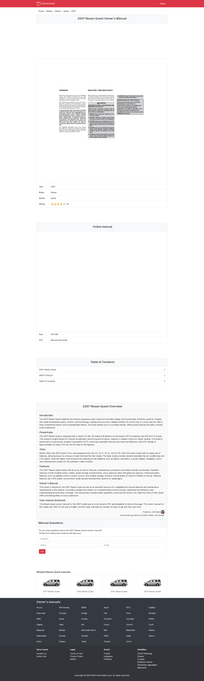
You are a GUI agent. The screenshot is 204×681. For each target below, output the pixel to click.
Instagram (108, 656)
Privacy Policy (76, 656)
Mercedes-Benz (88, 630)
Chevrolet (40, 613)
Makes (163, 3)
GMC (38, 619)
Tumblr (107, 653)
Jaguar (39, 624)
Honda (84, 619)
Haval (61, 619)
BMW (83, 607)
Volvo (128, 641)
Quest (66, 11)
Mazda (62, 630)
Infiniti (151, 619)
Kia (82, 624)
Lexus (106, 624)
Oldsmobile (41, 636)
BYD (128, 607)
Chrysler (63, 613)
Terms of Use (76, 653)
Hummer (108, 619)
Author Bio (41, 656)
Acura (39, 607)
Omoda (62, 636)
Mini (105, 630)
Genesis (152, 613)
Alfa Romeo (64, 607)
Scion (39, 641)
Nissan (58, 11)
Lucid (151, 624)
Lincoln (129, 624)
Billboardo (142, 667)
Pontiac (84, 636)
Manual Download (59, 340)
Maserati (40, 630)
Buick (106, 607)
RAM (106, 636)
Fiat (105, 613)
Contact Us (41, 653)
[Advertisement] (102, 40)
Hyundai (130, 619)
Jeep (61, 624)
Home (41, 11)
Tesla (83, 641)
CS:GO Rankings (144, 653)
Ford (128, 613)
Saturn (152, 636)
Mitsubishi (130, 630)
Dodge (84, 613)
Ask (42, 551)
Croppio (141, 659)
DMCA (73, 659)
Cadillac (152, 607)
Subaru (62, 641)
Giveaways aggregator (147, 665)
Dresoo (140, 656)
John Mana (156, 512)
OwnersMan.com (104, 675)
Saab (128, 636)
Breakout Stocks (144, 662)
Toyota (107, 641)
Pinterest (108, 659)
